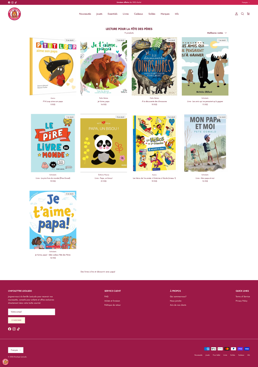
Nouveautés (85, 14)
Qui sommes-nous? (178, 296)
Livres (126, 14)
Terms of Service (243, 296)
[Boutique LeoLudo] (14, 14)
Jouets (99, 14)
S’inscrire (17, 320)
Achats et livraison (112, 300)
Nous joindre (175, 300)
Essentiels (112, 14)
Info (177, 14)
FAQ (106, 296)
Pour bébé (216, 355)
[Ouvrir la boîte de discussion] (5, 362)
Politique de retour (112, 305)
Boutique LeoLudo (20, 357)
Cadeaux (138, 14)
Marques (165, 14)
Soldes (151, 14)
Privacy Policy (241, 300)
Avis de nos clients (178, 305)
